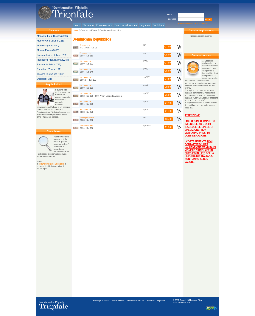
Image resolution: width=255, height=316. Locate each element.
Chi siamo (104, 300)
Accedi (208, 19)
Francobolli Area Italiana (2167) (53, 60)
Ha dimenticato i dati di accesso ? (193, 23)
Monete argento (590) (48, 45)
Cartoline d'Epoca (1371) (49, 69)
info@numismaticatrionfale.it (51, 164)
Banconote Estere (89, 30)
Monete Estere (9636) (48, 50)
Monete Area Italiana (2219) (51, 40)
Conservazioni (117, 300)
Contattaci (150, 300)
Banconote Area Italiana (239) (52, 55)
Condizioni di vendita (135, 300)
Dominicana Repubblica (110, 30)
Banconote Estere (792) (49, 64)
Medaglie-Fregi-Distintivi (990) (52, 36)
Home (75, 30)
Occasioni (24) (44, 79)
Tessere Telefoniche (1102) (50, 74)
